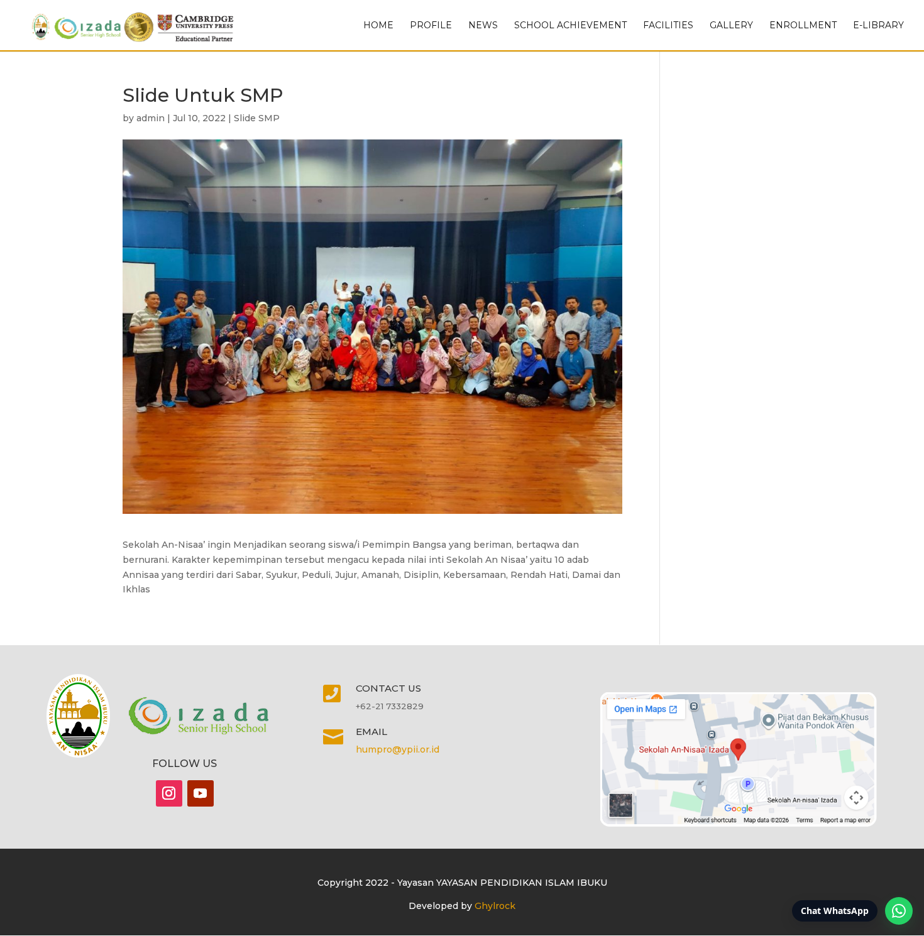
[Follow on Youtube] (200, 793)
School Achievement (570, 26)
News (483, 26)
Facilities (668, 26)
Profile (431, 26)
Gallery (731, 26)
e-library (878, 26)
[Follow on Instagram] (169, 793)
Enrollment (803, 26)
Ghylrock (495, 906)
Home (378, 26)
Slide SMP (257, 118)
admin (150, 118)
